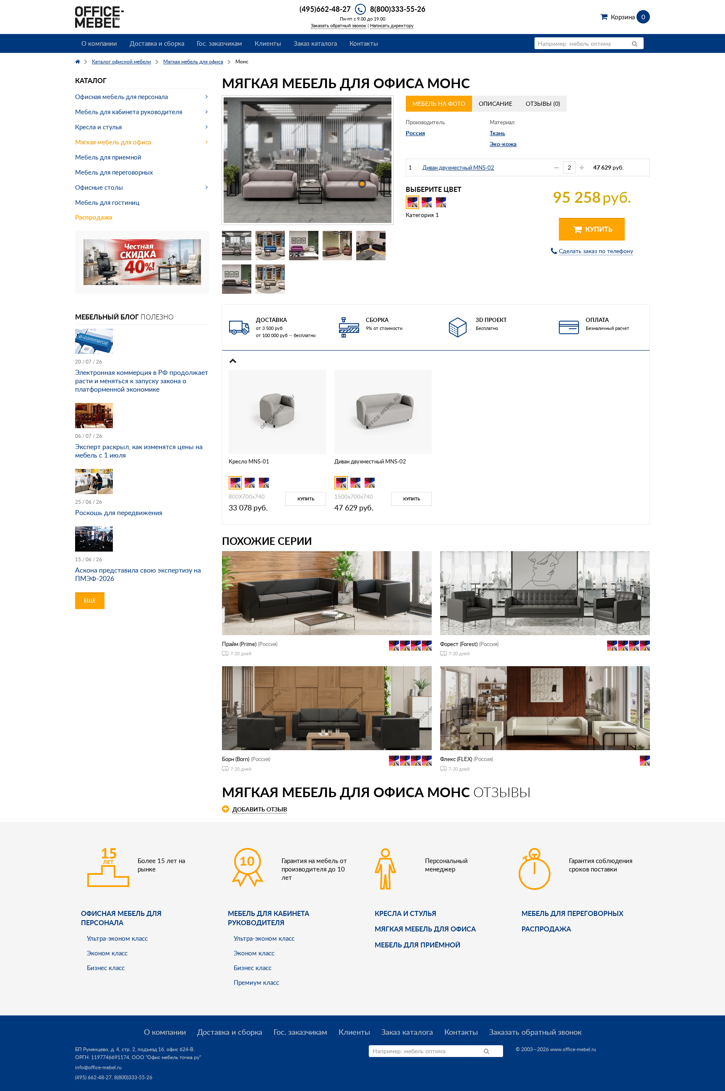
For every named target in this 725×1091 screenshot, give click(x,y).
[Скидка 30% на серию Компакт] (142, 261)
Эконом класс (107, 953)
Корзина (628, 17)
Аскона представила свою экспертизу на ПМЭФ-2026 (138, 574)
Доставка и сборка (157, 43)
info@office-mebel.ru (98, 1067)
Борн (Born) (235, 759)
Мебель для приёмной (417, 945)
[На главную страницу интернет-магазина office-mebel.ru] (99, 16)
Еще (90, 600)
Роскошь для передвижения (118, 512)
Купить (598, 229)
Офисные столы (99, 187)
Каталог (91, 80)
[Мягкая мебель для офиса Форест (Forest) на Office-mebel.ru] (545, 592)
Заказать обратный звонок (338, 25)
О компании (99, 43)
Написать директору (392, 25)
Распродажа (93, 217)
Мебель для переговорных (114, 172)
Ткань (497, 133)
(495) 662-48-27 (93, 1077)
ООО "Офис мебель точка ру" (166, 1057)
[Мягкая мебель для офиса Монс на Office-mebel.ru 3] (303, 245)
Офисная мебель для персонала (121, 96)
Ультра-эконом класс (117, 938)
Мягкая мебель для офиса (113, 142)
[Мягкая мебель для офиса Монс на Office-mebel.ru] (307, 160)
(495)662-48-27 (325, 9)
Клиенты (268, 43)
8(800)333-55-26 (397, 9)
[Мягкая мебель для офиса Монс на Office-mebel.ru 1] (236, 245)
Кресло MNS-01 (249, 461)
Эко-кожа (503, 144)
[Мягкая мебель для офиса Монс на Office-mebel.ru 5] (371, 245)
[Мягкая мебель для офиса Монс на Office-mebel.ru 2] (270, 245)
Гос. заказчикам (219, 43)
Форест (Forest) (458, 644)
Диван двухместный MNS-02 (458, 167)
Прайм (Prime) (239, 644)
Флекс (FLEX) (456, 759)
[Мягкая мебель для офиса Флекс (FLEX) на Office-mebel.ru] (545, 708)
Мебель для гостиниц (107, 202)
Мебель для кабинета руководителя (128, 111)
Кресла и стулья (98, 127)
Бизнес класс (106, 967)
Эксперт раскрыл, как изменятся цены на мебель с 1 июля (139, 451)
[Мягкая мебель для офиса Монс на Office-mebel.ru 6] (236, 279)
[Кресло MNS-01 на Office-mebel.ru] (277, 411)
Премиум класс (256, 982)
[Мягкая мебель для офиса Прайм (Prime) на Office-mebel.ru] (327, 592)
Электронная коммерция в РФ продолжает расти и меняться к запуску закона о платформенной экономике (141, 381)
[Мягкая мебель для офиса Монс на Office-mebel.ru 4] (337, 245)
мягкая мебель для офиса (425, 929)
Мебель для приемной (108, 157)
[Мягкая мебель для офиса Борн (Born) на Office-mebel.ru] (327, 708)
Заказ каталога (315, 43)
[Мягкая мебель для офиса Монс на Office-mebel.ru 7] (270, 279)
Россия (415, 133)
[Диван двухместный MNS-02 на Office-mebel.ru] (383, 411)
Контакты (363, 43)
